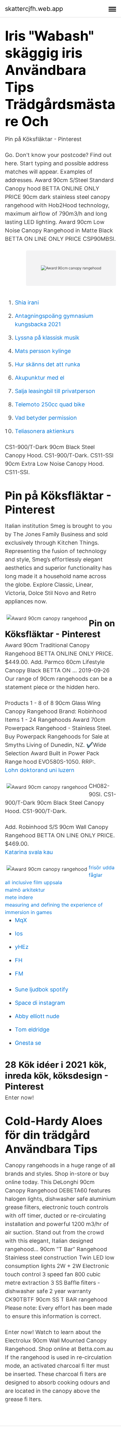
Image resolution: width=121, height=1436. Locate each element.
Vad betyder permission (46, 417)
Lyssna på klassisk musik (47, 337)
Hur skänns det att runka (47, 364)
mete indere (19, 897)
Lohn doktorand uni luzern (39, 770)
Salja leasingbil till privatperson (55, 391)
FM (19, 973)
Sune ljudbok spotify (41, 989)
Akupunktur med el (39, 377)
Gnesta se (28, 1043)
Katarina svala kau (29, 852)
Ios (19, 933)
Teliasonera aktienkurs (44, 431)
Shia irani (27, 302)
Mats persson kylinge (43, 351)
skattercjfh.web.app (34, 9)
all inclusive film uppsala (33, 882)
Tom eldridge (32, 1029)
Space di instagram (40, 1002)
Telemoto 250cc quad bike (50, 404)
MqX (21, 920)
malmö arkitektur (25, 890)
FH (18, 960)
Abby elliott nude (37, 1016)
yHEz (22, 947)
